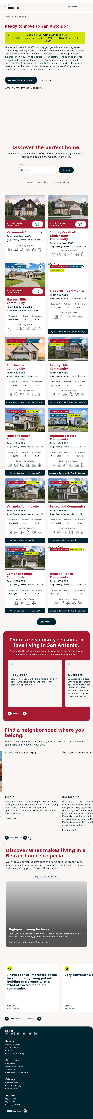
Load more (45, 621)
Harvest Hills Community (17, 301)
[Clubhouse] (73, 603)
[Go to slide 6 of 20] (19, 1018)
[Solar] (56, 316)
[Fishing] (16, 328)
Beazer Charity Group (15, 1053)
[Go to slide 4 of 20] (17, 1018)
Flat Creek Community (67, 291)
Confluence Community (16, 366)
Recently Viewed (12, 1104)
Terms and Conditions (15, 1066)
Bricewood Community (67, 506)
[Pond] (65, 254)
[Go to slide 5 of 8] (16, 837)
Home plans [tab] (42, 182)
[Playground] (79, 316)
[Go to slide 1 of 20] (13, 1018)
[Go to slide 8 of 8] (21, 837)
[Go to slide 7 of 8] (20, 837)
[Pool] (16, 249)
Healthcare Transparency (16, 1072)
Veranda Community (23, 506)
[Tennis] (27, 328)
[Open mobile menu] (5, 7)
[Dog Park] (39, 465)
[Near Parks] (33, 249)
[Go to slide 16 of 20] (30, 1018)
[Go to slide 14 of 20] (28, 1018)
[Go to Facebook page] (7, 1034)
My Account (10, 1099)
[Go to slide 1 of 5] (15, 713)
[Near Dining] (76, 394)
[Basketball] (10, 328)
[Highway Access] (73, 316)
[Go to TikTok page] (18, 1034)
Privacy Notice (11, 1083)
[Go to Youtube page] (30, 1034)
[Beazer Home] (13, 6)
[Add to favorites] (41, 200)
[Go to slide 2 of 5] (17, 713)
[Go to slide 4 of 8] (13, 837)
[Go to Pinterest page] (36, 1034)
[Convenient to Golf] (39, 532)
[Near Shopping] (39, 249)
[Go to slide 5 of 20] (18, 1018)
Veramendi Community (25, 232)
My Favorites (11, 1102)
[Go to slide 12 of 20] (26, 1018)
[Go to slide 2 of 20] (15, 1018)
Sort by (21, 165)
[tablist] (46, 182)
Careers (8, 1050)
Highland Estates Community (63, 437)
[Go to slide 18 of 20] (32, 1018)
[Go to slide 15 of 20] (29, 1018)
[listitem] (32, 988)
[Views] (71, 465)
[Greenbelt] (65, 465)
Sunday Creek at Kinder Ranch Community (62, 235)
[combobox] (37, 170)
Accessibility (10, 1069)
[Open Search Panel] (69, 7)
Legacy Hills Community (59, 366)
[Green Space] (27, 249)
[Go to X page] (24, 1034)
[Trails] (22, 249)
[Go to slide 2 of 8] (11, 837)
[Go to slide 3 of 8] (12, 837)
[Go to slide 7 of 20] (20, 1018)
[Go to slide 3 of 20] (16, 1018)
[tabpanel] (46, 408)
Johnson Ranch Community (61, 575)
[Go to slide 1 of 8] (10, 837)
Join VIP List (37, 224)
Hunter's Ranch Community (19, 437)
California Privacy (13, 1085)
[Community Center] (27, 465)
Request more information (21, 80)
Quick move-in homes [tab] (60, 182)
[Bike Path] (10, 249)
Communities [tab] (29, 182)
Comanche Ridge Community (20, 575)
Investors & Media (13, 1044)
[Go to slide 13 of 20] (27, 1018)
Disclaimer (46, 80)
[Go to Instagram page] (13, 1034)
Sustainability (11, 1047)
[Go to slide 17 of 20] (31, 1018)
